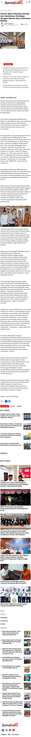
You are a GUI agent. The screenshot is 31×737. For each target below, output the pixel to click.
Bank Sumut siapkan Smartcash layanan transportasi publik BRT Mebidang (13, 605)
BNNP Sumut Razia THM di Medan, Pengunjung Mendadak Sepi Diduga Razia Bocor (14, 508)
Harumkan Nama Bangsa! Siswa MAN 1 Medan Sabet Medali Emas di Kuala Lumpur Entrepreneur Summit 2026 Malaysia (14, 532)
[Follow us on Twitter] (6, 730)
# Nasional (3, 617)
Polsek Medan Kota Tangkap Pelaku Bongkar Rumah (11, 667)
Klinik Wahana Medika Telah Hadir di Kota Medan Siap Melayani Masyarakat (11, 632)
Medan (9, 10)
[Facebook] (6, 401)
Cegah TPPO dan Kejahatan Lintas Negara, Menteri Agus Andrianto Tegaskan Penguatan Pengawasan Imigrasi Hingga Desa (14, 558)
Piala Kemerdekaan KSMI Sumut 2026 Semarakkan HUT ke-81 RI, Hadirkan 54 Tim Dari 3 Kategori (12, 703)
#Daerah (12, 406)
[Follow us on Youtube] (13, 730)
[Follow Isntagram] (10, 730)
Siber (9, 734)
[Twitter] (9, 401)
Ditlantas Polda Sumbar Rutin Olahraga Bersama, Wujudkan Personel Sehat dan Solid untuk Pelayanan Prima (12, 651)
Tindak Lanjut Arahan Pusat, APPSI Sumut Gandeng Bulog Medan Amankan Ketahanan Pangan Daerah (11, 695)
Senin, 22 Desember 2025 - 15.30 (11, 25)
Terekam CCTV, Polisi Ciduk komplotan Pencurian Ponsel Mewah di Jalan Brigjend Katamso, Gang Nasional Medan (14, 484)
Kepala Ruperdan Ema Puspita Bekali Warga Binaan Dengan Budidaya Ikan (11, 641)
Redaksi (4, 734)
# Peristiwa (4, 621)
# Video (2, 624)
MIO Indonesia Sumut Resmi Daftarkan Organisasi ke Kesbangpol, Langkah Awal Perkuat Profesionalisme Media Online (12, 687)
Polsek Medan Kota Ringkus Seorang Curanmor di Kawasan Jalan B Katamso (13, 582)
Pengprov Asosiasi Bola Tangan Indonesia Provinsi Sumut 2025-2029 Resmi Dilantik (10, 415)
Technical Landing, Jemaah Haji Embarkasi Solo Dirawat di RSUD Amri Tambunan (10, 435)
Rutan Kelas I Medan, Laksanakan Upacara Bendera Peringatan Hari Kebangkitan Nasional (11, 425)
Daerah (5, 10)
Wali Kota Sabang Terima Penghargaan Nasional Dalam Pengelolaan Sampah (11, 676)
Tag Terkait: (4, 406)
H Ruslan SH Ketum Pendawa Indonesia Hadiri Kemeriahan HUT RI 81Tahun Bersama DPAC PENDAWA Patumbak (12, 713)
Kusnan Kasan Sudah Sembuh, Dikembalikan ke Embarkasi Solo (10, 444)
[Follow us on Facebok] (3, 730)
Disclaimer (15, 734)
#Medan (19, 406)
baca (23, 24)
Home (1, 10)
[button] (29, 1)
